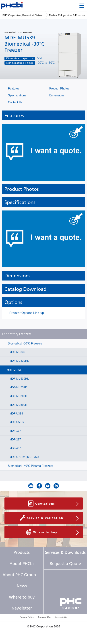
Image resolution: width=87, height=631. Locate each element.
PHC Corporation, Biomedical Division (22, 15)
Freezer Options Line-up (26, 312)
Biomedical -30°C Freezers (24, 343)
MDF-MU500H (18, 404)
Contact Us (15, 102)
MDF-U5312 (17, 422)
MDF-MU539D (18, 387)
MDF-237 (15, 439)
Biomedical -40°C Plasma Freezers (30, 465)
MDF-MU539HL (19, 378)
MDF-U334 (16, 413)
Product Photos (58, 88)
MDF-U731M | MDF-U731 (25, 457)
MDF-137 (15, 430)
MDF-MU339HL (19, 360)
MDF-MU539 (14, 370)
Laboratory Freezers (16, 334)
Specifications (16, 95)
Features (13, 88)
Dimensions (56, 95)
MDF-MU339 (17, 352)
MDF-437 (15, 448)
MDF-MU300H (18, 396)
